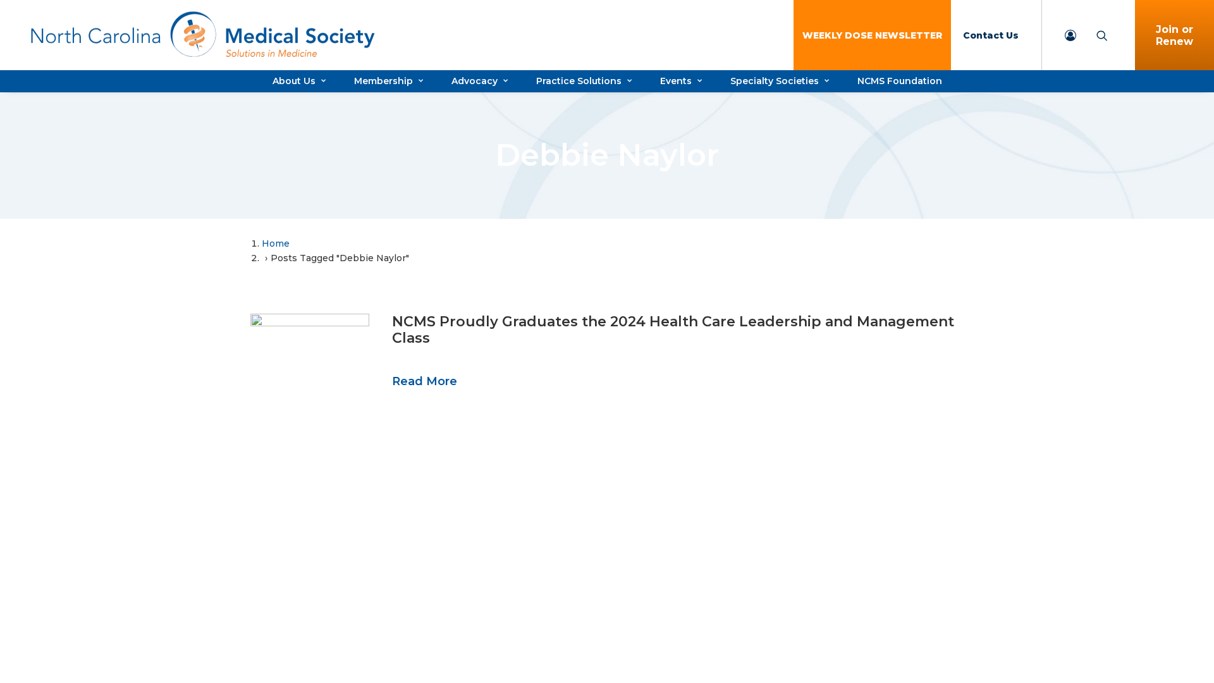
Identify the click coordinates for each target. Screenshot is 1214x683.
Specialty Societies (774, 81)
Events (676, 81)
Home (276, 243)
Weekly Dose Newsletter (872, 35)
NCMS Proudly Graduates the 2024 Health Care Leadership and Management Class (673, 330)
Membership (383, 81)
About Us (294, 81)
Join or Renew (1174, 35)
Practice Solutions (579, 81)
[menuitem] (872, 35)
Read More (424, 381)
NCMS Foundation (899, 81)
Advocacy (474, 81)
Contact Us (991, 35)
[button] (309, 335)
